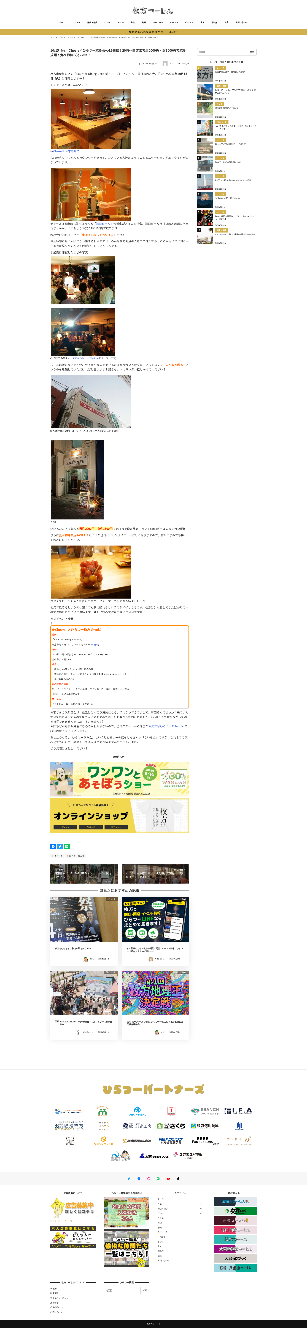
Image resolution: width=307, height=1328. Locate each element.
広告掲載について (58, 1307)
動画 (144, 22)
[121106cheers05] (91, 400)
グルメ (107, 22)
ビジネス (189, 22)
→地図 (94, 644)
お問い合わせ (242, 22)
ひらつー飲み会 (76, 855)
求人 (202, 22)
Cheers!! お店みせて (66, 151)
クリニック (158, 22)
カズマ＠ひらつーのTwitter (84, 358)
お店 (133, 22)
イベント (174, 22)
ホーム (62, 22)
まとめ (121, 22)
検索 (252, 51)
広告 (227, 22)
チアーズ (58, 855)
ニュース (76, 22)
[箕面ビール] (91, 193)
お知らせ (185, 64)
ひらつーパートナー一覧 (61, 1220)
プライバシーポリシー (60, 1297)
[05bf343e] (77, 478)
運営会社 (54, 1302)
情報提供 (54, 1288)
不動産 (214, 22)
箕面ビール (103, 223)
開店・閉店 (92, 22)
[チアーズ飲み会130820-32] (91, 571)
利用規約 (54, 1293)
